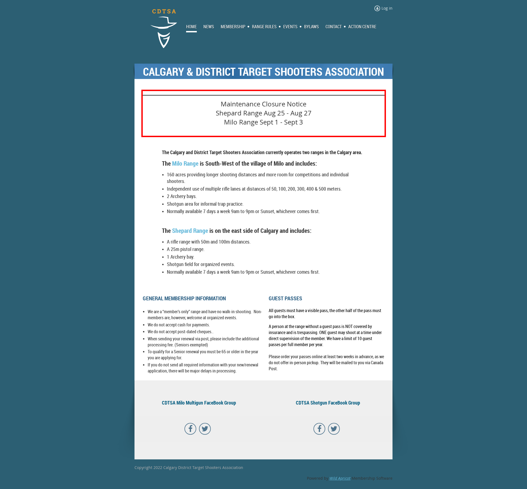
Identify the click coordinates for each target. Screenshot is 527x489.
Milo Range (185, 163)
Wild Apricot (340, 478)
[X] (205, 429)
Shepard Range (190, 230)
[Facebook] (190, 429)
